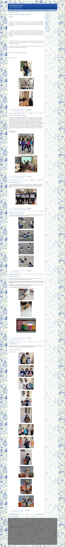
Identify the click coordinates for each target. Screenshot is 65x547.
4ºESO (47, 17)
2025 (10, 521)
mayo (11, 525)
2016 (10, 539)
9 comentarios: (21, 510)
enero (11, 531)
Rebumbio (35, 10)
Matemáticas (27, 110)
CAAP (46, 18)
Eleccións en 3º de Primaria (14, 276)
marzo (12, 530)
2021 (10, 533)
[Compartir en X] (29, 109)
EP (16, 339)
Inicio (9, 10)
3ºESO (15, 110)
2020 (10, 534)
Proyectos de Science (13, 343)
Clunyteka (44, 10)
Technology (47, 31)
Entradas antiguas (39, 514)
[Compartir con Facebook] (28, 510)
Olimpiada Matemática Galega (14, 182)
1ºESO (13, 177)
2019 (10, 535)
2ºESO (13, 110)
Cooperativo (16, 177)
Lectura (24, 110)
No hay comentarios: (22, 109)
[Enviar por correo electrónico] (27, 109)
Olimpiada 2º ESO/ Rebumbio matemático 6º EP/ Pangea (20, 14)
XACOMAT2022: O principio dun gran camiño (17, 115)
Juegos (26, 10)
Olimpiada (30, 10)
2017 (10, 538)
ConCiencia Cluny (16, 6)
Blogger (39, 543)
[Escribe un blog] (28, 109)
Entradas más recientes (13, 514)
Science (30, 110)
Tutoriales (17, 10)
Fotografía (13, 10)
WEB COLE (40, 10)
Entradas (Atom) (15, 516)
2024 (10, 522)
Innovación (21, 110)
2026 (10, 520)
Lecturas (22, 10)
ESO (18, 110)
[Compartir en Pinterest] (30, 109)
